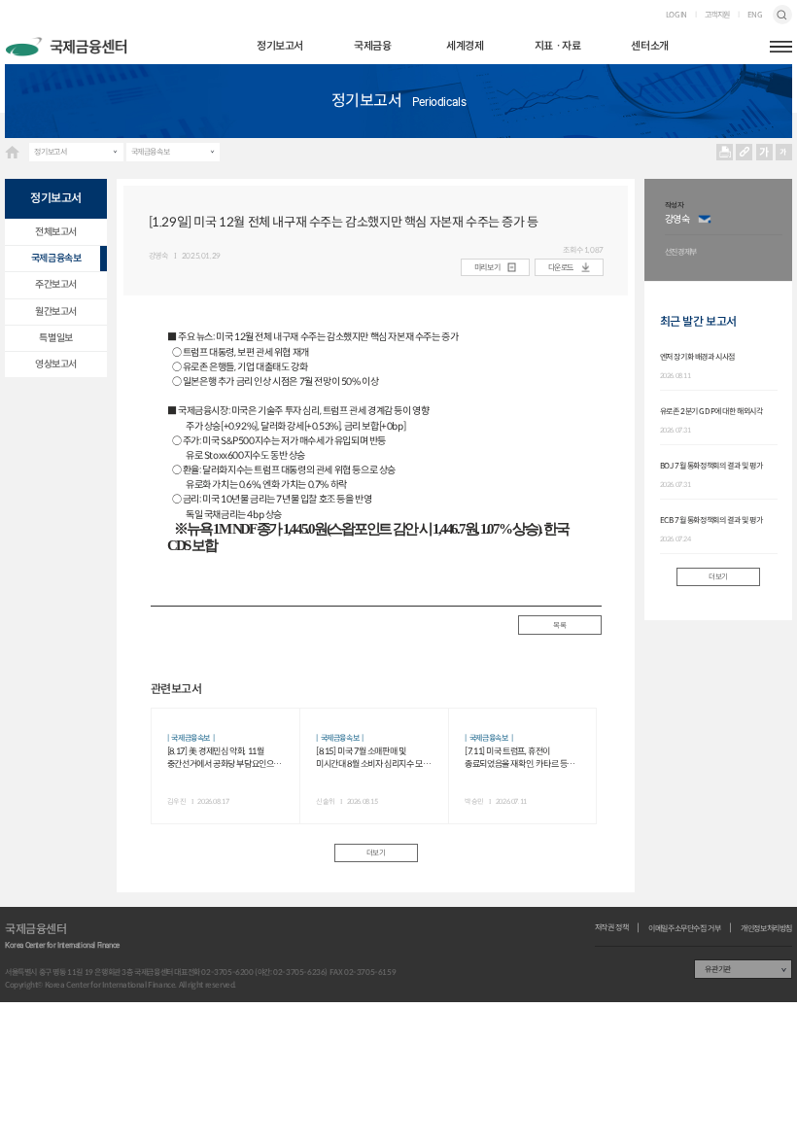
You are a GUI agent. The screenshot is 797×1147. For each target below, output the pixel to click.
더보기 (376, 853)
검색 (782, 14)
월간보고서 (56, 311)
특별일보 (55, 337)
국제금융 (372, 45)
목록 (559, 625)
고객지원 (717, 14)
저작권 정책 (612, 927)
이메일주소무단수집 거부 (684, 928)
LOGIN (676, 14)
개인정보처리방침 (766, 928)
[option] (723, 230)
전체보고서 (56, 232)
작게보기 (783, 151)
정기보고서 (280, 45)
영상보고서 (56, 364)
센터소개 (649, 45)
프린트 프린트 (725, 151)
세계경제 (464, 45)
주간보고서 (56, 284)
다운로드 (560, 267)
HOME (12, 152)
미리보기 (487, 267)
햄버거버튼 (781, 46)
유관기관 (717, 969)
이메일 (704, 220)
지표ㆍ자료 (558, 45)
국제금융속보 (150, 151)
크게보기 (764, 151)
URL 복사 (744, 151)
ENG (755, 14)
